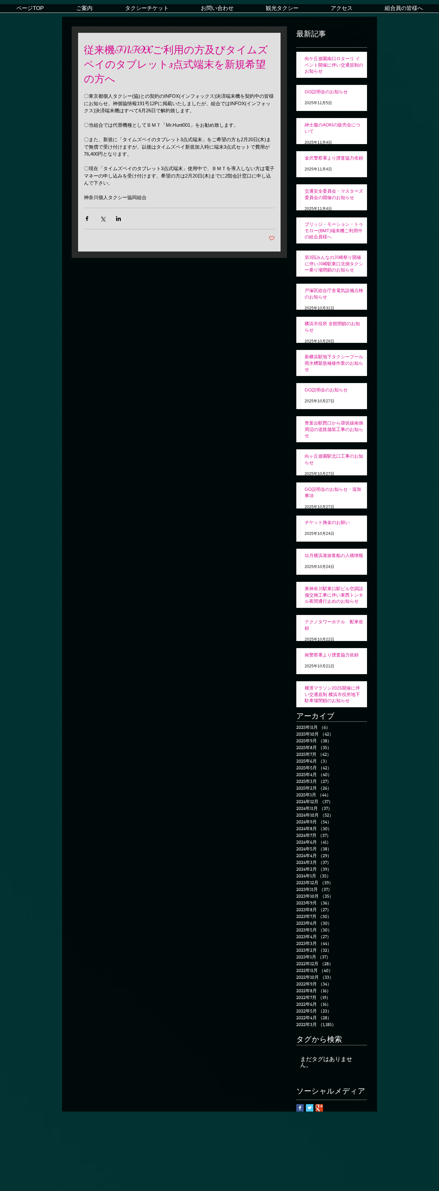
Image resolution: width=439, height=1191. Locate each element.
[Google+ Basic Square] (319, 1108)
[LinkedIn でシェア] (118, 218)
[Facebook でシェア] (87, 218)
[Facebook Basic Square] (300, 1108)
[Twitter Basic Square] (309, 1108)
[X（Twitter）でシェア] (103, 218)
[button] (84, 10)
